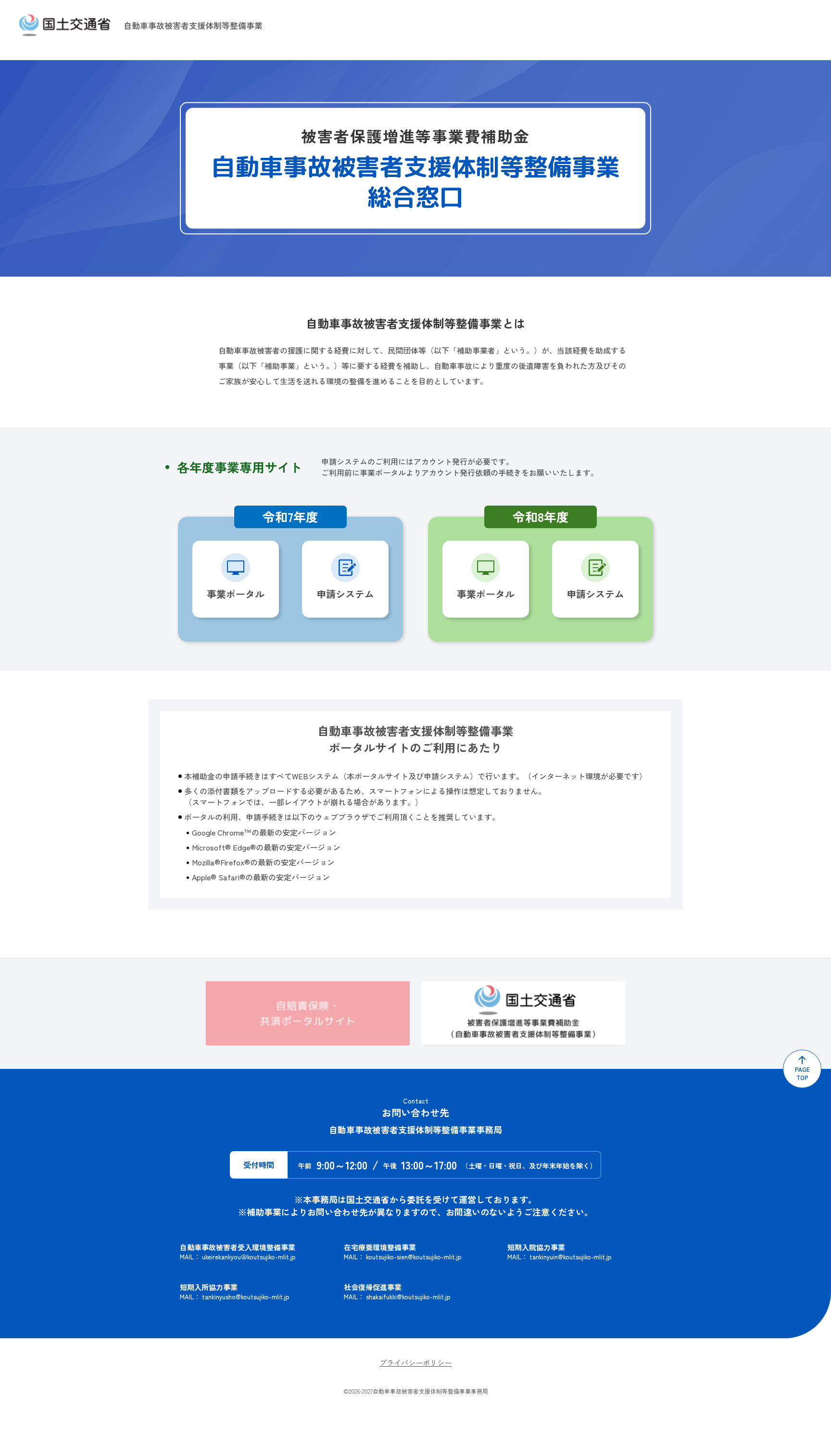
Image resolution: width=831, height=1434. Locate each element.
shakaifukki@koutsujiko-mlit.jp (408, 1296)
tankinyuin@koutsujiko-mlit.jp (570, 1256)
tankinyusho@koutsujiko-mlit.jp (246, 1296)
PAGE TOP (802, 1073)
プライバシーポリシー (415, 1363)
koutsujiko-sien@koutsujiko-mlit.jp (414, 1256)
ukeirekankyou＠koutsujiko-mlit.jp (249, 1256)
